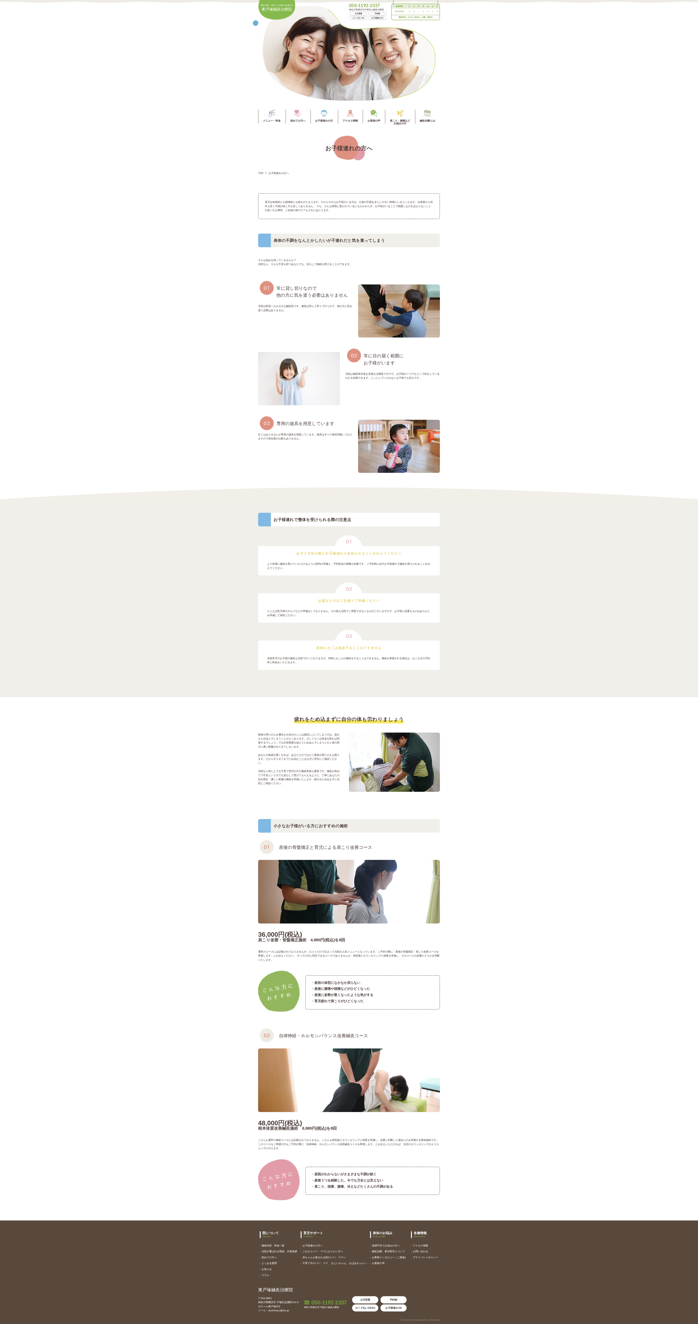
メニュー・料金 (272, 120)
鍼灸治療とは (427, 120)
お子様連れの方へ (312, 1245)
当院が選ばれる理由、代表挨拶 (279, 1251)
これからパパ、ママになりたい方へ (322, 1251)
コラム (265, 1275)
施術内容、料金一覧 (273, 1245)
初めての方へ (298, 120)
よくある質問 (269, 1263)
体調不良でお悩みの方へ (386, 1245)
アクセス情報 (350, 120)
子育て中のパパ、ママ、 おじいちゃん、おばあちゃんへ (334, 1263)
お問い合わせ (420, 1251)
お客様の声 (374, 120)
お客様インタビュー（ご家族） (390, 1257)
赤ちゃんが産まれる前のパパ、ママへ (324, 1257)
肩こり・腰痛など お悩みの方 (400, 122)
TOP (260, 173)
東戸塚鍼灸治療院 (276, 7)
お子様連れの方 (324, 120)
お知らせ (267, 1269)
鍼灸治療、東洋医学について (388, 1251)
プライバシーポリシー (425, 1257)
